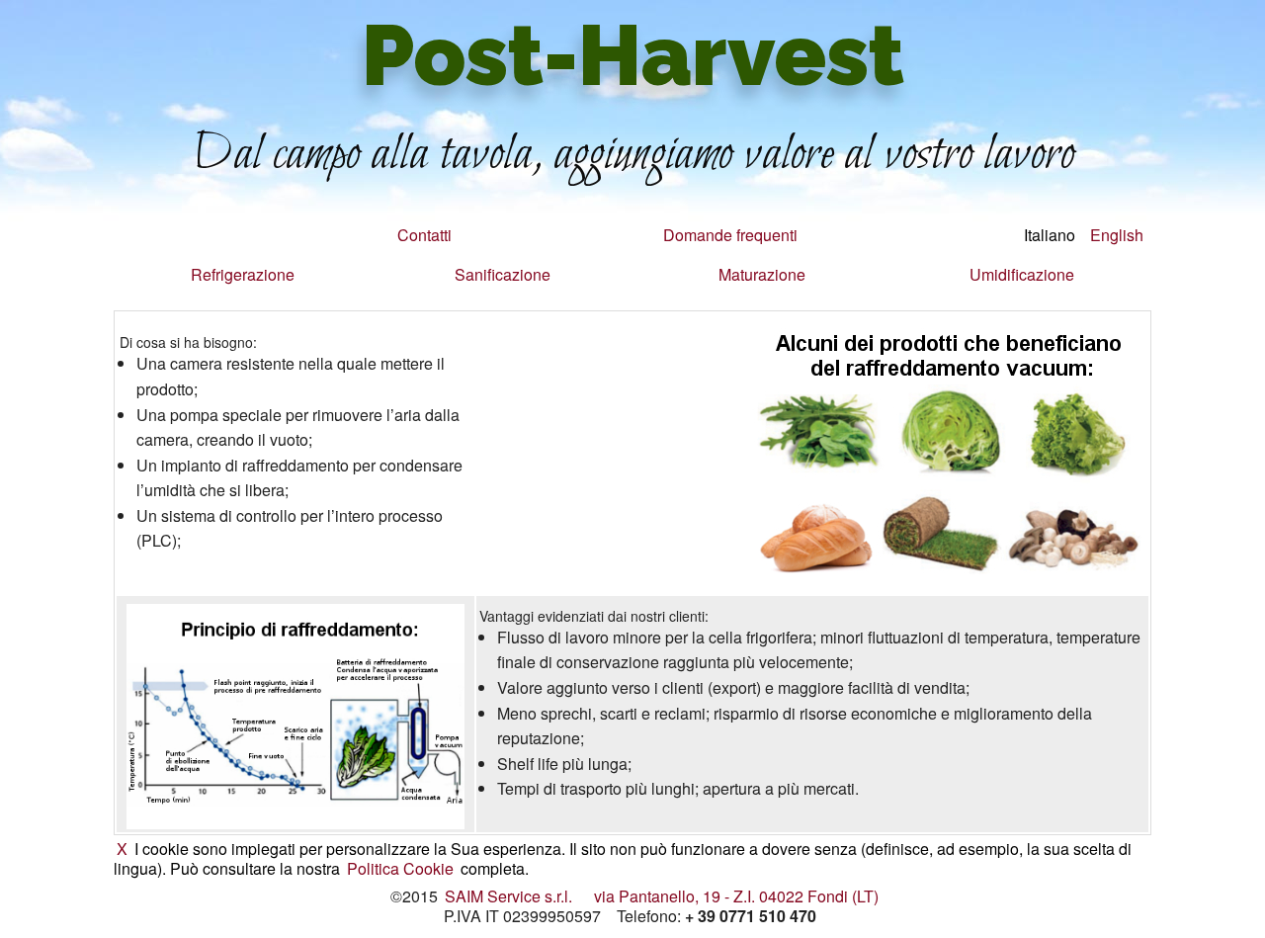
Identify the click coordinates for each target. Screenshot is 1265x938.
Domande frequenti (730, 234)
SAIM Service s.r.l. (508, 896)
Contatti (424, 234)
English (1116, 234)
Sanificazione (502, 274)
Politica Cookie (400, 868)
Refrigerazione (243, 274)
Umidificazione (1022, 274)
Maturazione (761, 274)
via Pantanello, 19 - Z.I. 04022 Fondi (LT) (736, 896)
